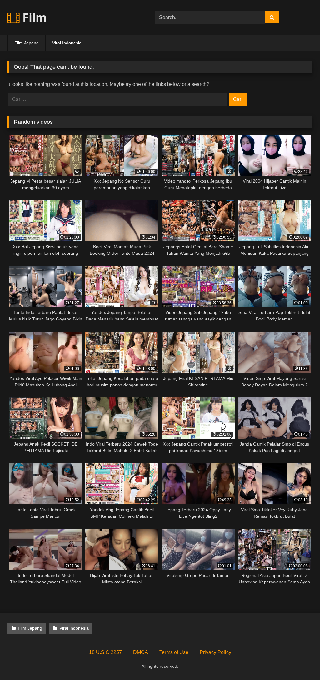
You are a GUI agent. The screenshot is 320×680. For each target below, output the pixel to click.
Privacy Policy (215, 652)
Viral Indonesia (67, 42)
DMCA (140, 652)
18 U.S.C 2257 (105, 652)
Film (33, 17)
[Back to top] (301, 661)
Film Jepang (26, 42)
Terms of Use (173, 652)
